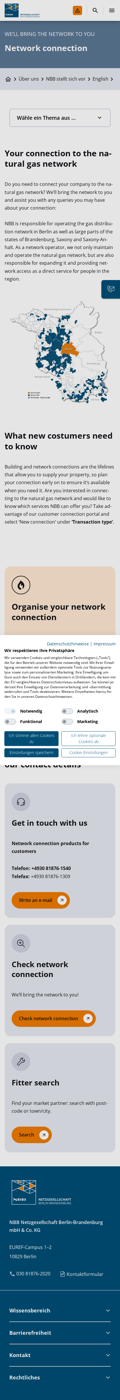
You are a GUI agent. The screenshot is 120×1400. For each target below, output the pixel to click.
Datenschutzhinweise (68, 644)
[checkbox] (10, 711)
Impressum (104, 644)
